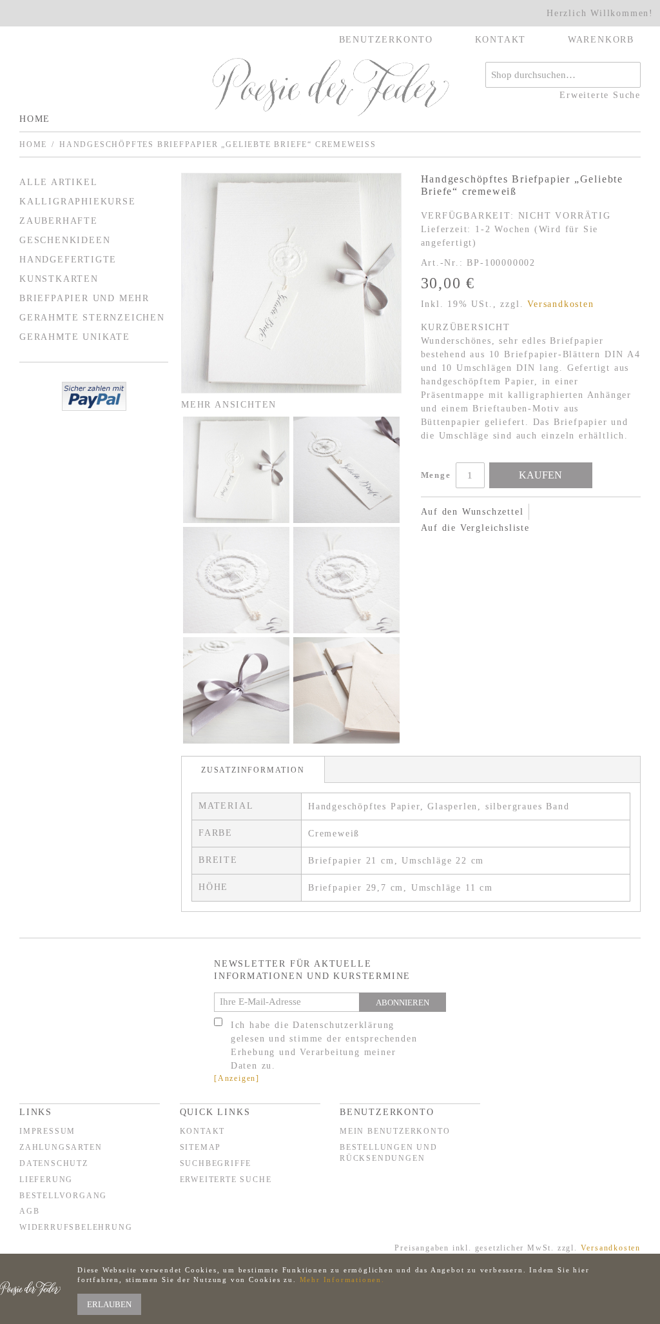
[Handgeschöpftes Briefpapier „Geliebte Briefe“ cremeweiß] (291, 283)
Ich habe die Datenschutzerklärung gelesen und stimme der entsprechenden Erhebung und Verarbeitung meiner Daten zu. (324, 1045)
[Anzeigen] (237, 1078)
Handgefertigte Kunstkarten (68, 269)
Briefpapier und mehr (84, 298)
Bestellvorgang (63, 1195)
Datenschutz (53, 1163)
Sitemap (201, 1147)
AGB (29, 1211)
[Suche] (628, 75)
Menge (436, 475)
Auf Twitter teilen (459, 548)
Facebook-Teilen (433, 548)
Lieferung (46, 1179)
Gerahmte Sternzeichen (92, 317)
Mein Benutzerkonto (395, 1131)
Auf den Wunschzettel (472, 512)
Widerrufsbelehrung (75, 1227)
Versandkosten (560, 304)
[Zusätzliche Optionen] (94, 396)
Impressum (47, 1131)
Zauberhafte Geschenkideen (64, 230)
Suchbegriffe (216, 1163)
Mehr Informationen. (342, 1279)
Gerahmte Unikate (74, 337)
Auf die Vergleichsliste (475, 528)
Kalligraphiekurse (77, 201)
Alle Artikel (58, 182)
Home (34, 119)
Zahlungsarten (60, 1147)
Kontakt (203, 1131)
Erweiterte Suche (600, 95)
